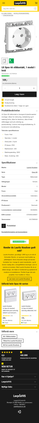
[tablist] (19, 61)
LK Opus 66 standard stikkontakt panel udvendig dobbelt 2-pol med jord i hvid (10, 311)
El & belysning (7, 13)
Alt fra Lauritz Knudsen (11, 345)
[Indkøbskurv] (36, 3)
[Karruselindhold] (19, 36)
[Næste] (36, 36)
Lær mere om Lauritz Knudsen (19, 279)
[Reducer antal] (5, 88)
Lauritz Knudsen (32, 167)
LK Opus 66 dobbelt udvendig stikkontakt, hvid (28, 309)
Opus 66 (34, 172)
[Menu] (4, 3)
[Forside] (20, 3)
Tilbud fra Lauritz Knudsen (12, 341)
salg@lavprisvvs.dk (19, 406)
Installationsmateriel (21, 13)
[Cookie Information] (19, 412)
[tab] (5, 61)
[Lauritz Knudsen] (6, 76)
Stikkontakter (8, 15)
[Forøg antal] (34, 88)
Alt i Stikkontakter (9, 336)
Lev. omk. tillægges (7, 320)
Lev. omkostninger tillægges (9, 83)
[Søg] (35, 8)
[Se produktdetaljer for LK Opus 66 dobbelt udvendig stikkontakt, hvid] (29, 295)
